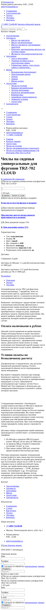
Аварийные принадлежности (24, 97)
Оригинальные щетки (20, 74)
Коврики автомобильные (22, 88)
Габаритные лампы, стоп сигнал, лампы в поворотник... (25, 66)
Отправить (6, 569)
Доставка (10, 18)
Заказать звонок (15, 545)
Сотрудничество (13, 13)
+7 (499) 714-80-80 (9, 24)
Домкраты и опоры (19, 99)
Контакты (10, 20)
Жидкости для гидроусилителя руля (26, 54)
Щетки (9, 70)
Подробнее (6, 276)
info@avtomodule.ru (9, 7)
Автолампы (11, 56)
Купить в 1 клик (18, 196)
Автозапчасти (12, 104)
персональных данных (34, 566)
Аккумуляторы (12, 36)
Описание (10, 280)
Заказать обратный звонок (29, 24)
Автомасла (11, 38)
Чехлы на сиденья (19, 86)
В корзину (6, 196)
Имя (3, 556)
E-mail (3, 597)
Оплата (9, 15)
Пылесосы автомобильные (22, 92)
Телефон (4, 561)
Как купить (11, 511)
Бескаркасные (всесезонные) (23, 72)
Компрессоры (17, 95)
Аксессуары (11, 83)
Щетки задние (17, 81)
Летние (14, 77)
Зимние (14, 79)
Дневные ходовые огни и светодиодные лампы (22, 62)
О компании (11, 11)
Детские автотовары (20, 90)
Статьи (9, 117)
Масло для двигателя (20, 40)
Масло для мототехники (21, 42)
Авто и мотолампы (19, 58)
